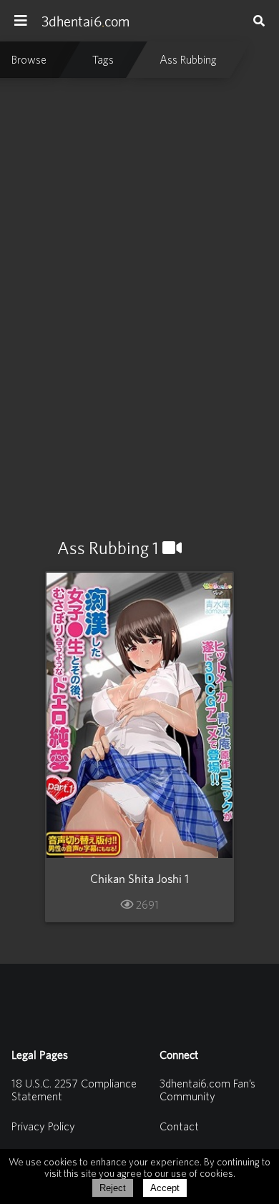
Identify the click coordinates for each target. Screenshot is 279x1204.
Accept (165, 1188)
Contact (179, 1126)
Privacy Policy (43, 1126)
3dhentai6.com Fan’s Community (207, 1089)
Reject (112, 1188)
